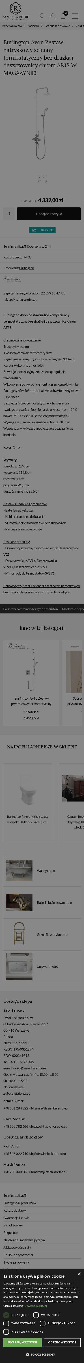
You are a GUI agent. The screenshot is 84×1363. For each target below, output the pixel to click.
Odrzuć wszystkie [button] (62, 1342)
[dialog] (42, 681)
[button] (42, 1355)
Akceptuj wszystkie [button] (22, 1342)
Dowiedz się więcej (36, 1306)
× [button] (79, 1274)
